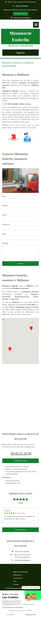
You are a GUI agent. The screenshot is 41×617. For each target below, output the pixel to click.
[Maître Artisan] (13, 137)
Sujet (4, 234)
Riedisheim (6, 296)
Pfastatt (35, 296)
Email (4, 215)
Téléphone (6, 224)
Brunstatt (5, 299)
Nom (4, 196)
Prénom (5, 206)
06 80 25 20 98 (21, 453)
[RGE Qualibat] (27, 138)
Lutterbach (34, 294)
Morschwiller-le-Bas (22, 296)
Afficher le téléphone (21, 6)
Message (5, 243)
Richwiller (15, 299)
